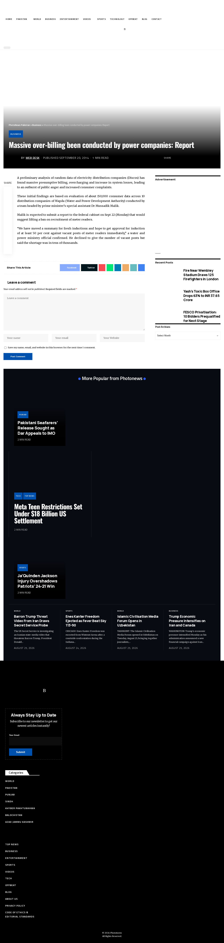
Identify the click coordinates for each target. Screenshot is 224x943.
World (17, 611)
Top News (29, 496)
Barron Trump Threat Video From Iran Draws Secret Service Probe (31, 620)
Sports (22, 567)
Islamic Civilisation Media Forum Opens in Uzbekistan (137, 620)
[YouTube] (108, 29)
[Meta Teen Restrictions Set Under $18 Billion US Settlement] (50, 478)
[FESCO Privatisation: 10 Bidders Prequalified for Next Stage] (166, 316)
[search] (111, 40)
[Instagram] (119, 29)
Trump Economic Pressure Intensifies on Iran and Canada (187, 620)
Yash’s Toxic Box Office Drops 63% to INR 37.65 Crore (201, 295)
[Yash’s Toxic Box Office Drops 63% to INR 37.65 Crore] (166, 296)
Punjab (23, 414)
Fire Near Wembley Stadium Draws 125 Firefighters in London (200, 274)
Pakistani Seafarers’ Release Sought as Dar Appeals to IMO (38, 428)
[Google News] (114, 29)
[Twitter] (103, 29)
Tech (18, 496)
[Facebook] (97, 29)
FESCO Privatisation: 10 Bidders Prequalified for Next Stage (201, 316)
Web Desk (33, 158)
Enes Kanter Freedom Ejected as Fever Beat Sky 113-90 (86, 620)
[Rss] (124, 29)
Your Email (14, 735)
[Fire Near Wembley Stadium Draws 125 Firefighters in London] (166, 275)
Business (15, 134)
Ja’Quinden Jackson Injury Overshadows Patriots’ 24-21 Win (37, 581)
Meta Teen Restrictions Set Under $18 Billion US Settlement (48, 513)
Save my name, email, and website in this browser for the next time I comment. (51, 347)
